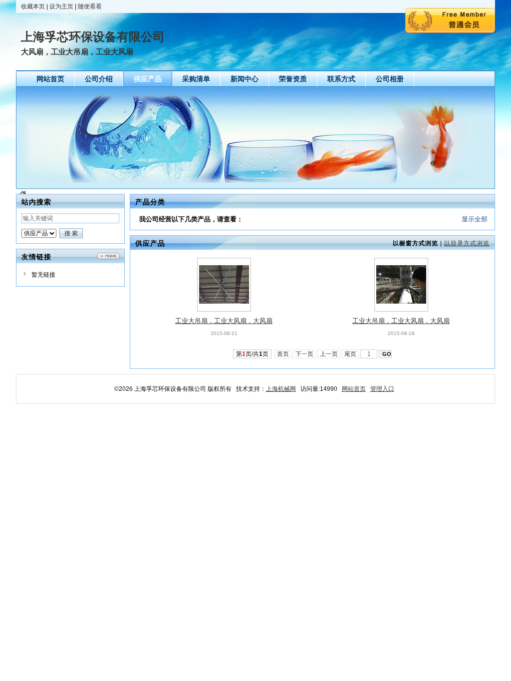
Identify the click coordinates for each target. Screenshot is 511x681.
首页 (282, 353)
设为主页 (61, 6)
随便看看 (90, 6)
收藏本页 (33, 6)
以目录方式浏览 (467, 243)
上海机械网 (281, 388)
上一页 (328, 353)
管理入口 (382, 388)
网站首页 (354, 388)
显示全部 (475, 219)
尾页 (350, 353)
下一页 (304, 353)
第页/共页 (252, 353)
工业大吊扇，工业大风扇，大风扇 (223, 321)
